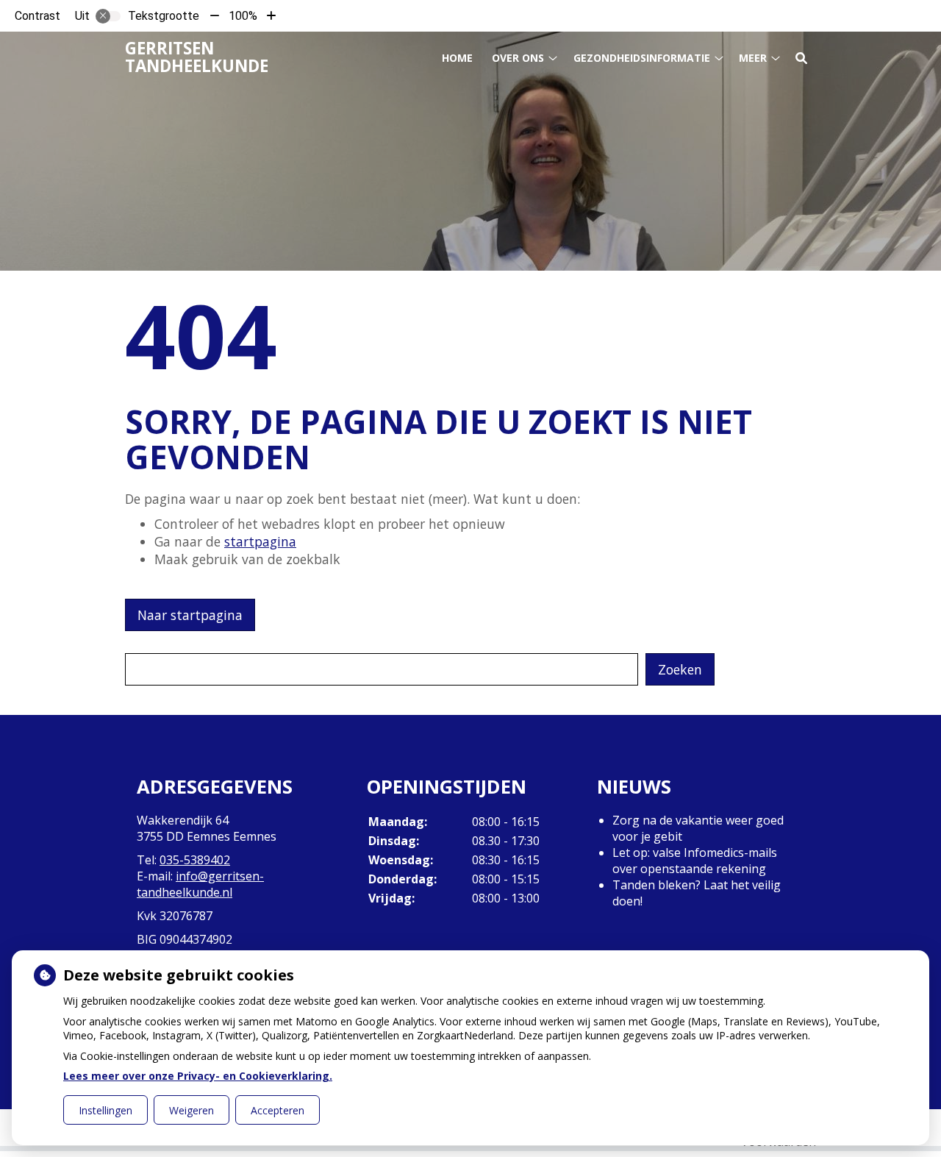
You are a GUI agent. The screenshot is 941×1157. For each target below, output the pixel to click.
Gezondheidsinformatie (641, 58)
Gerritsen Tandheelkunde (196, 57)
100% (243, 16)
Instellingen (105, 1110)
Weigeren (191, 1110)
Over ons (518, 58)
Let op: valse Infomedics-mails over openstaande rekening (694, 860)
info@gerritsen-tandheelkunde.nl (200, 884)
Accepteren (277, 1110)
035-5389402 (195, 860)
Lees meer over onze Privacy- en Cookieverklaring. (197, 1076)
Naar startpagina (190, 615)
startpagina (260, 541)
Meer (753, 58)
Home (457, 58)
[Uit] (108, 16)
